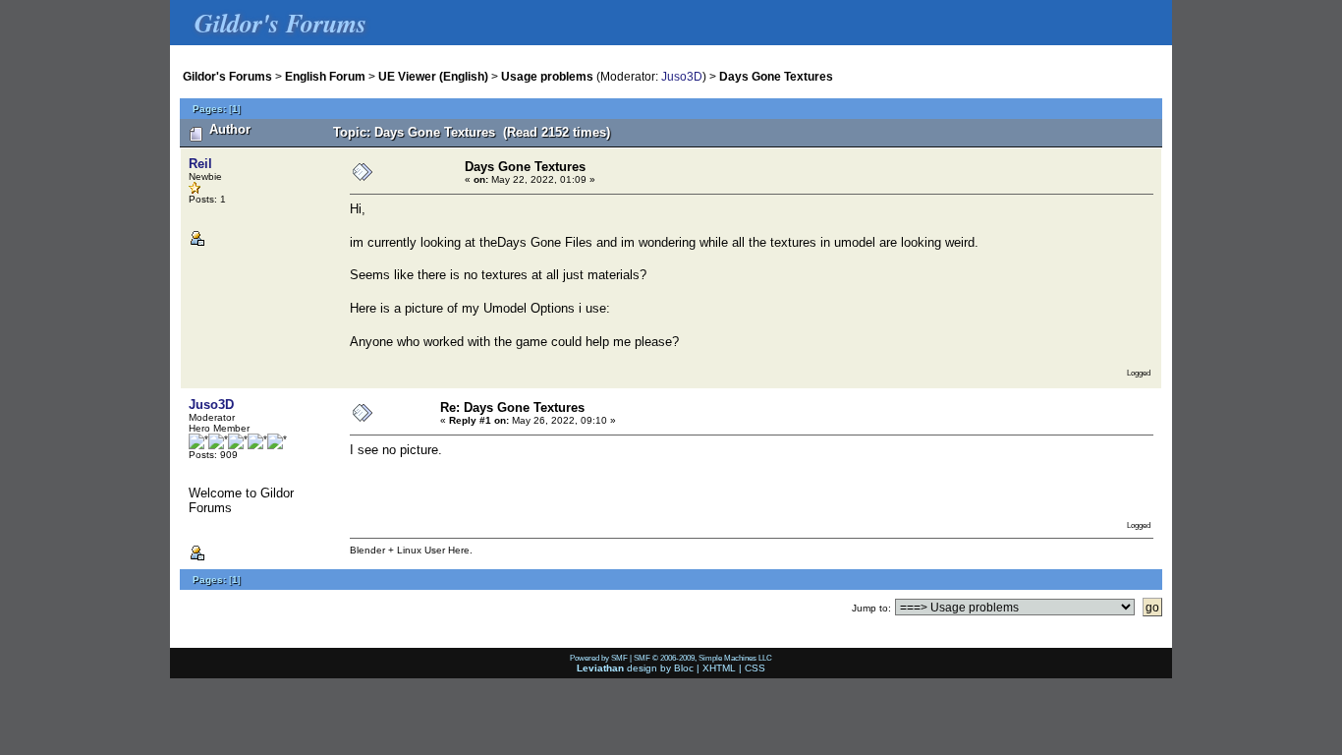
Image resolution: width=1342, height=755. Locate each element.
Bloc (684, 668)
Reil (200, 163)
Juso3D (681, 76)
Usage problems (547, 76)
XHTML (719, 668)
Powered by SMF (599, 658)
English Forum (325, 76)
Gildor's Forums (227, 76)
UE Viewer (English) (433, 76)
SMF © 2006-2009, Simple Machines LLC (703, 658)
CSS (755, 668)
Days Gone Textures (776, 76)
